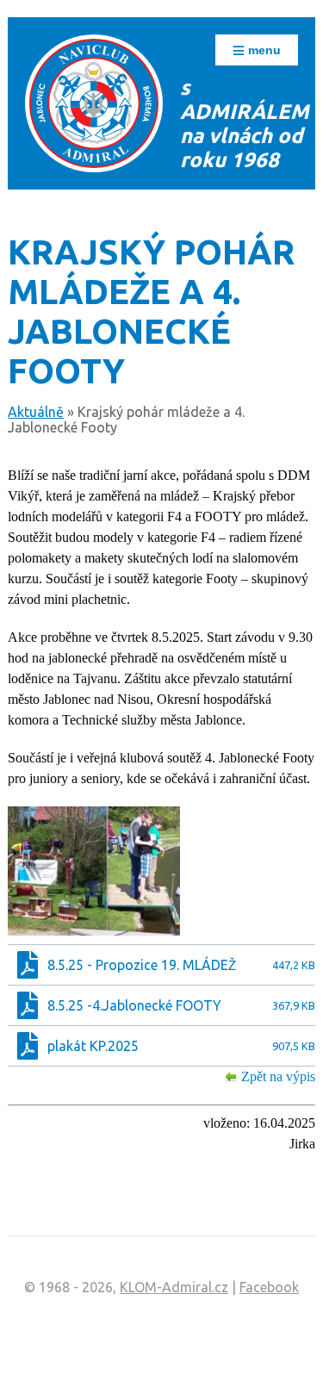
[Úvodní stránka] (94, 103)
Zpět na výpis (278, 1076)
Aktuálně (36, 412)
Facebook (269, 1287)
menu (263, 50)
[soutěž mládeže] (94, 871)
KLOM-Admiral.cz (174, 1287)
